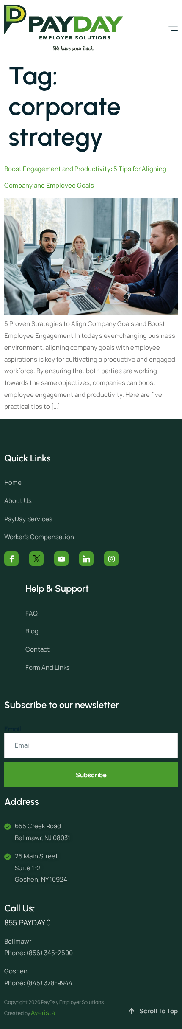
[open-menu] (173, 28)
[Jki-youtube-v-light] (61, 558)
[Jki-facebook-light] (11, 558)
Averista (43, 1012)
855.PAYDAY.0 (27, 922)
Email (12, 729)
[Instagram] (111, 558)
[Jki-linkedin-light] (86, 558)
